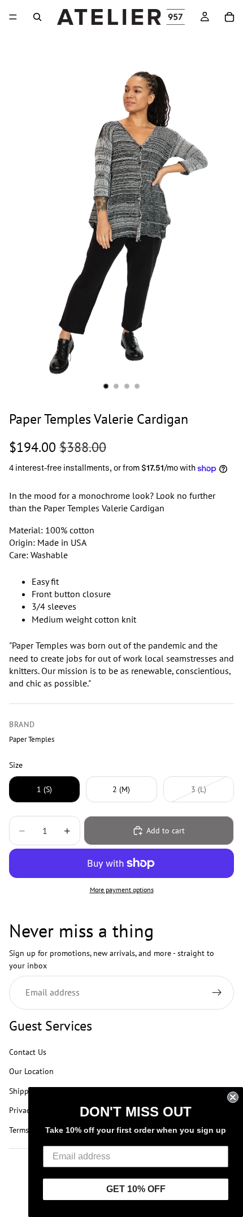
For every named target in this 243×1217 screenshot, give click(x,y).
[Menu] (13, 17)
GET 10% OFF (136, 1189)
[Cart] (229, 17)
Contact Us (27, 1052)
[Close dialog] (232, 1097)
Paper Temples (31, 739)
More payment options (122, 889)
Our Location (31, 1072)
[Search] (37, 17)
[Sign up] (217, 993)
